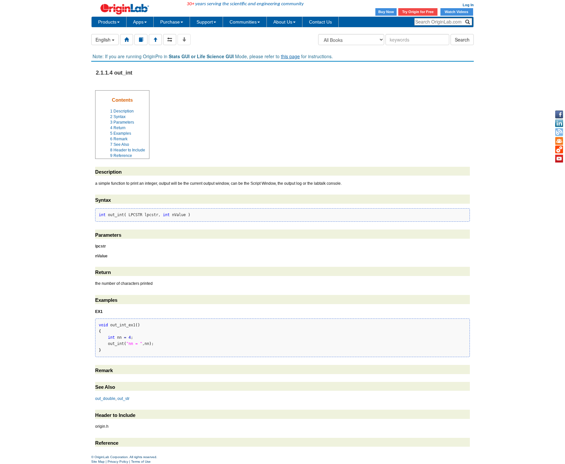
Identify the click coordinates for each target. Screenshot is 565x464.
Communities (243, 22)
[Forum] (559, 141)
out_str (123, 398)
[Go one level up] (155, 39)
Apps (138, 22)
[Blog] (559, 132)
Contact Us (320, 22)
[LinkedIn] (559, 123)
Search (462, 39)
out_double (105, 398)
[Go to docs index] (126, 39)
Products (107, 22)
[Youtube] (559, 158)
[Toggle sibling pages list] (169, 39)
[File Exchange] (559, 150)
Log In (468, 5)
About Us (282, 22)
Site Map (98, 461)
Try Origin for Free (418, 12)
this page (290, 56)
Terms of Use (141, 461)
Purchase (170, 22)
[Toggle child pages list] (184, 39)
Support (205, 22)
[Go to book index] (140, 39)
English (103, 39)
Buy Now (386, 12)
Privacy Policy (118, 461)
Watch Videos (457, 12)
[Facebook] (559, 114)
